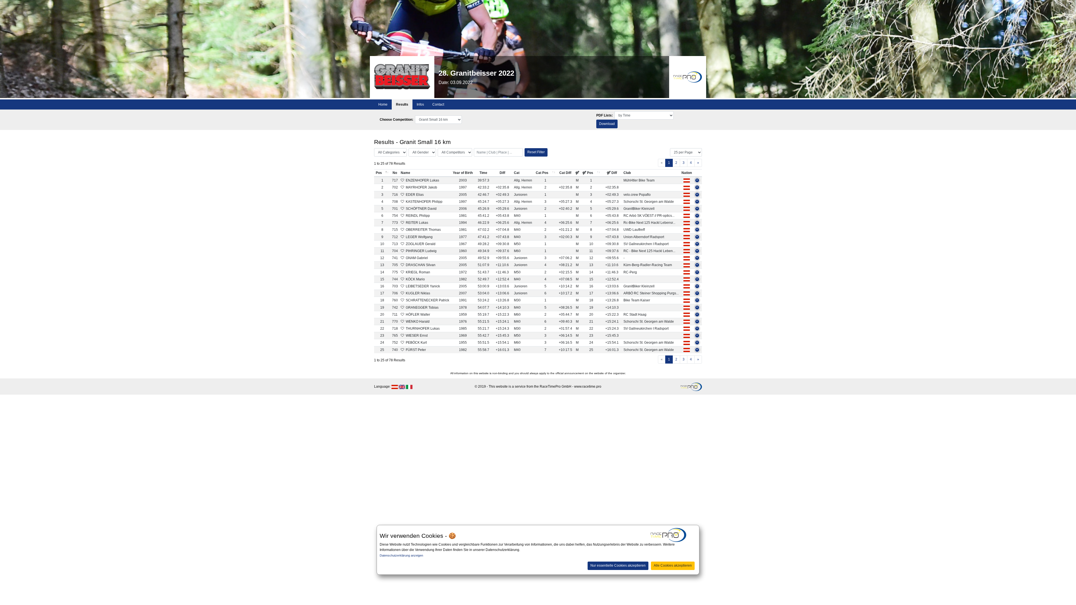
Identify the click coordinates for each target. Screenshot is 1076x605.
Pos (379, 173)
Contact (438, 104)
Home (383, 104)
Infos (420, 104)
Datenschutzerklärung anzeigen (401, 555)
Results (402, 104)
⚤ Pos (587, 173)
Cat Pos (542, 173)
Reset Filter (536, 152)
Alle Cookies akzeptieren (673, 565)
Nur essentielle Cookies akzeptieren (618, 565)
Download (607, 124)
